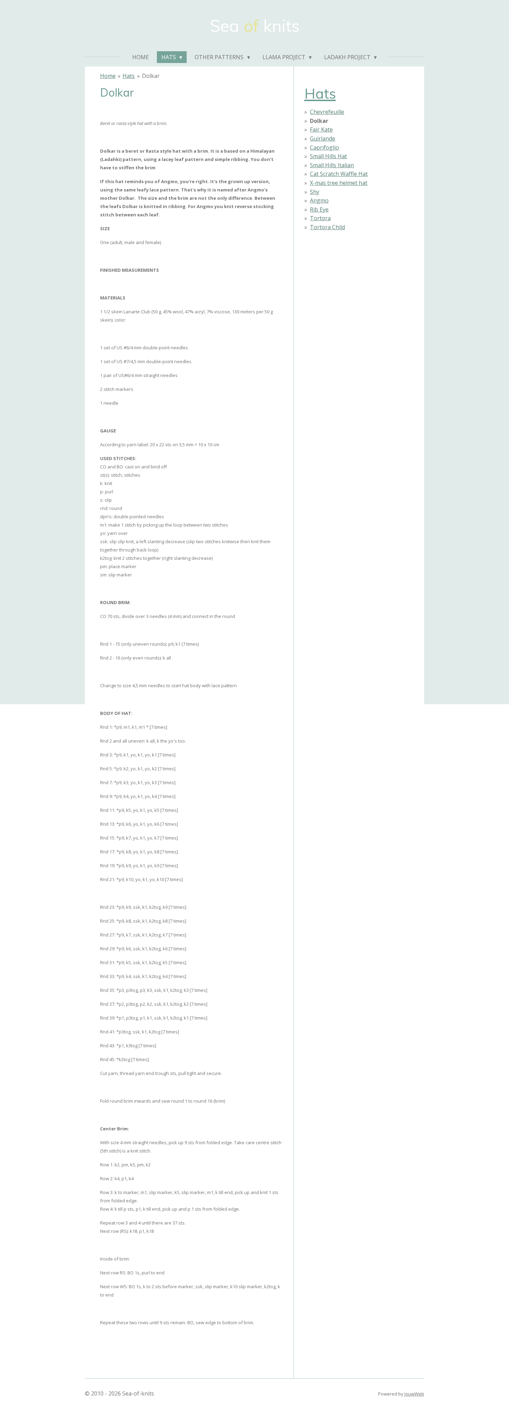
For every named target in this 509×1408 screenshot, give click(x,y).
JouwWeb (414, 1394)
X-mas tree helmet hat (338, 183)
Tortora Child (327, 227)
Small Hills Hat (328, 156)
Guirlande (322, 138)
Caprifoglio (324, 147)
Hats (129, 76)
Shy (314, 192)
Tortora (320, 218)
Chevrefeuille (327, 112)
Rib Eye (319, 209)
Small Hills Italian (332, 165)
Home (108, 76)
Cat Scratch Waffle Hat (339, 174)
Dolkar (151, 76)
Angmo (319, 200)
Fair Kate (321, 129)
